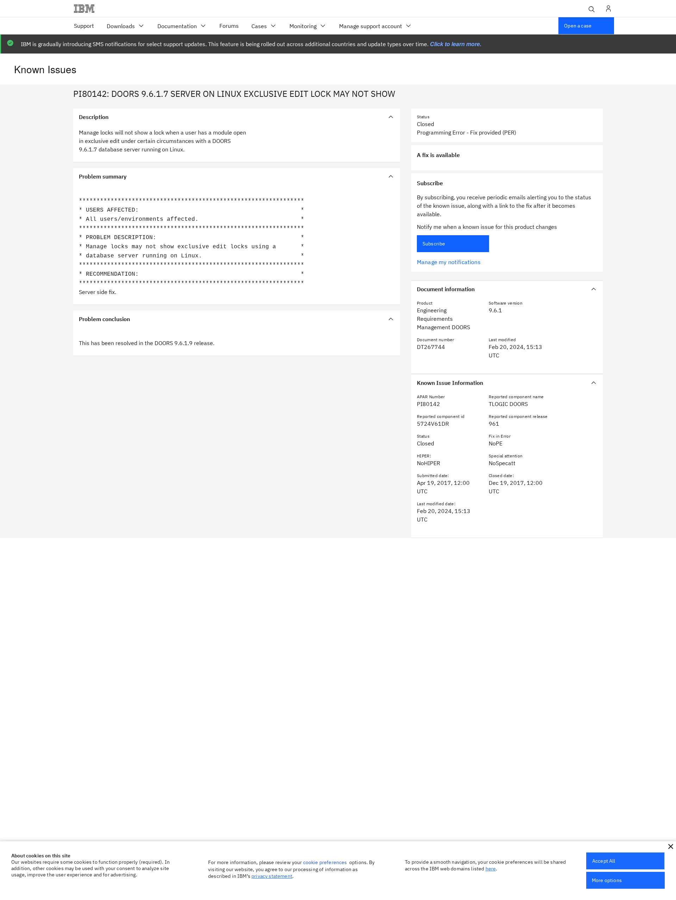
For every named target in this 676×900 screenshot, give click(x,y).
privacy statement (271, 876)
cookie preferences (325, 862)
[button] (670, 846)
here (491, 868)
